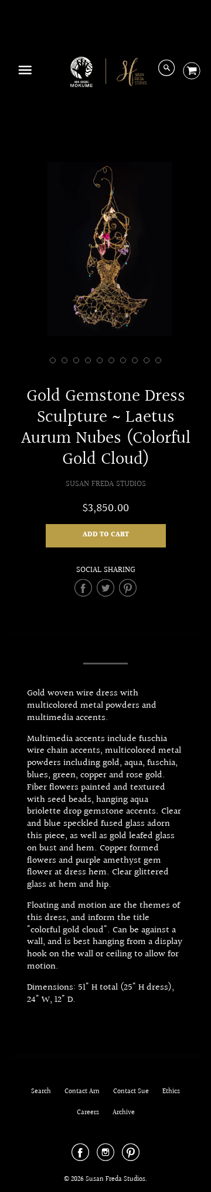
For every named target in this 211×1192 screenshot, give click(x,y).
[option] (105, 249)
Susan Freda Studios (106, 484)
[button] (106, 535)
